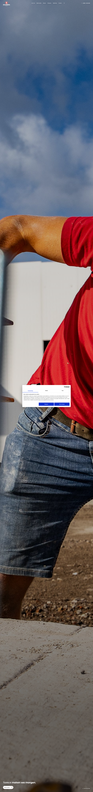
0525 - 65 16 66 (86, 3)
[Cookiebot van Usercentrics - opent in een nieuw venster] (65, 387)
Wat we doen (39, 3)
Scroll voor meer (87, 788)
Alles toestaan (62, 404)
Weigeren (46, 404)
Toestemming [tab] (30, 390)
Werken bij (55, 3)
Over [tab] (63, 390)
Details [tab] (46, 390)
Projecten (49, 3)
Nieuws (44, 3)
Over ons (33, 3)
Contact (60, 3)
